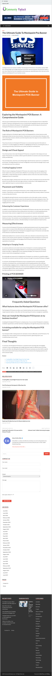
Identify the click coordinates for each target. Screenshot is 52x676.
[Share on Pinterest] (20, 368)
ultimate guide (38, 371)
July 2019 (5, 572)
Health (37, 635)
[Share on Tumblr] (26, 368)
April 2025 (5, 538)
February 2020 (6, 565)
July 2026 (5, 510)
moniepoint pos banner (22, 371)
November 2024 (7, 547)
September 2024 (7, 552)
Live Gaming (39, 645)
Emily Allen (15, 35)
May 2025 (5, 536)
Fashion (37, 618)
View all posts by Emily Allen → (19, 446)
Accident (38, 601)
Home (4, 586)
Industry (38, 640)
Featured (38, 621)
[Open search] (48, 25)
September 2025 (7, 527)
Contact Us (5, 583)
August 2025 (6, 529)
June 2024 (5, 559)
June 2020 (5, 561)
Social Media (39, 655)
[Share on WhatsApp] (17, 368)
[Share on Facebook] (7, 368)
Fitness (37, 628)
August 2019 (6, 570)
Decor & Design (39, 611)
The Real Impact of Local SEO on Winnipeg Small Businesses (9, 617)
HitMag (47, 674)
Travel (37, 665)
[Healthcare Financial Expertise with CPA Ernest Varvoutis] (23, 601)
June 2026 (5, 513)
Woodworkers (39, 667)
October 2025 (6, 524)
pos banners (31, 371)
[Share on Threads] (30, 368)
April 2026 (5, 515)
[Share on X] (10, 368)
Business (38, 606)
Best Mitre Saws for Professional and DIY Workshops (7, 607)
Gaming (37, 633)
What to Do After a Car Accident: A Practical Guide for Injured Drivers (8, 623)
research (38, 652)
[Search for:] (26, 453)
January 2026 (6, 520)
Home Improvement (40, 638)
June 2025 (5, 533)
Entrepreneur (39, 616)
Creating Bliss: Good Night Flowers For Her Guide (17, 359)
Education (38, 614)
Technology (38, 660)
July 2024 (5, 556)
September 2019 (7, 568)
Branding (38, 604)
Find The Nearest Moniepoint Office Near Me (16, 360)
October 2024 (6, 549)
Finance (37, 623)
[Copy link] (33, 368)
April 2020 (5, 563)
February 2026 (6, 517)
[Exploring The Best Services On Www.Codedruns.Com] (26, 405)
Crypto (37, 609)
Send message (7, 500)
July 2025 (5, 531)
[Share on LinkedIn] (13, 368)
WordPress (42, 674)
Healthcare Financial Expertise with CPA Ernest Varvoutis (31, 607)
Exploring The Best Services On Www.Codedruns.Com (18, 362)
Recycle (37, 650)
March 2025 (6, 540)
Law (37, 643)
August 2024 (6, 554)
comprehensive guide (11, 371)
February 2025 (6, 543)
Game (37, 631)
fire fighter (38, 626)
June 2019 (5, 575)
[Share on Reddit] (23, 368)
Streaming (38, 657)
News (3, 30)
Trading (37, 662)
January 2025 (6, 545)
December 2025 (6, 522)
